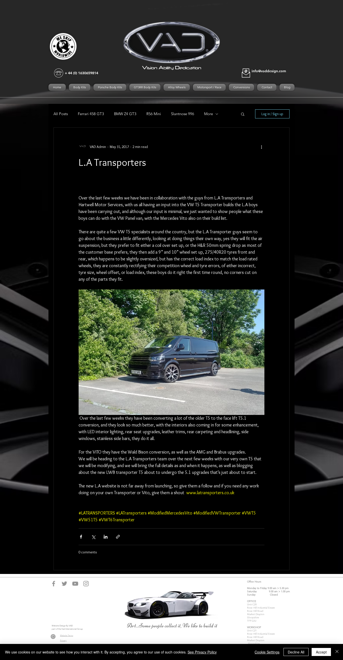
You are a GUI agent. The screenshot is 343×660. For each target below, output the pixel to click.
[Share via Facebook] (81, 536)
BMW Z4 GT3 (125, 114)
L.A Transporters (112, 162)
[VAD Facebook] (53, 583)
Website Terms (66, 635)
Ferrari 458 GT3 (91, 114)
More (208, 114)
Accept (321, 651)
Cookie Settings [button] (267, 651)
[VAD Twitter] (64, 583)
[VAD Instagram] (86, 583)
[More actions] (261, 147)
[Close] (337, 652)
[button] (242, 114)
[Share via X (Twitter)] (93, 536)
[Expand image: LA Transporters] (171, 352)
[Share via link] (118, 536)
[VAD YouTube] (75, 583)
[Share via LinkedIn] (105, 536)
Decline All (296, 651)
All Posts (60, 114)
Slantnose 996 (182, 114)
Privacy (63, 640)
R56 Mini (153, 114)
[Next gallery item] (258, 352)
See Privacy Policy (202, 651)
